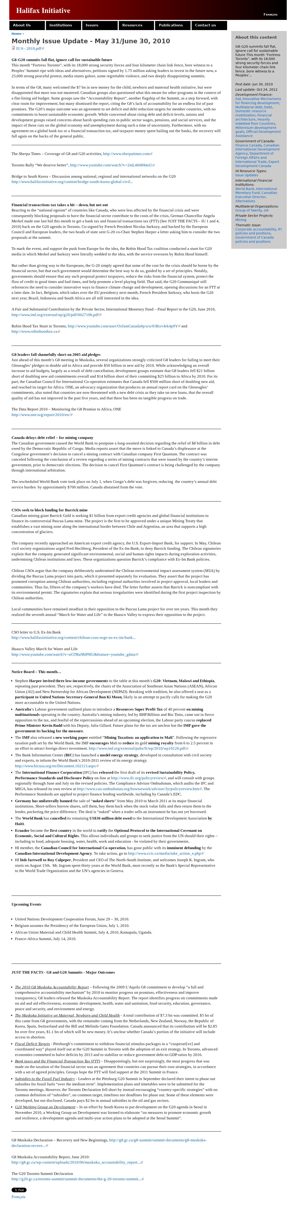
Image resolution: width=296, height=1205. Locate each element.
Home (17, 33)
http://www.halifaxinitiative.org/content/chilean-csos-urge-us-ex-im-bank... (74, 637)
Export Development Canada (257, 164)
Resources (132, 25)
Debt (268, 107)
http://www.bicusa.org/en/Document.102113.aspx (56, 766)
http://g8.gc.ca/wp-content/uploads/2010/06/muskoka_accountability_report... (77, 1162)
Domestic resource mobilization (250, 113)
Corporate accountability (255, 229)
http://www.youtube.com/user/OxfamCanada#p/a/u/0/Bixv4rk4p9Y (124, 326)
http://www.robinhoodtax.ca (35, 331)
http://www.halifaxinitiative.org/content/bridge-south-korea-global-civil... (72, 182)
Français (271, 14)
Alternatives (245, 201)
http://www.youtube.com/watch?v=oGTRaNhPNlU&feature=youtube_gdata (75, 654)
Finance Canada (248, 145)
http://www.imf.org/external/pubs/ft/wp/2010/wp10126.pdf (138, 748)
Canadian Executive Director (256, 195)
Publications (171, 25)
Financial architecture (253, 117)
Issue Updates (246, 175)
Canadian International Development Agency (257, 149)
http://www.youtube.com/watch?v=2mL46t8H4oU (112, 165)
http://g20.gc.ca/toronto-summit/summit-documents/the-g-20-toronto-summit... (77, 1179)
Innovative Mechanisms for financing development (258, 101)
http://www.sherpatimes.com (127, 154)
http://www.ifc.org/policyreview (138, 778)
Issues (92, 25)
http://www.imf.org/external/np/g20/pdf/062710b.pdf (56, 315)
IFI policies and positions (258, 231)
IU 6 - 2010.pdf (29, 48)
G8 (266, 210)
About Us (22, 25)
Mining (240, 220)
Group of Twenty (248, 210)
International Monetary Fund (256, 191)
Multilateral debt (248, 107)
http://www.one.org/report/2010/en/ (42, 415)
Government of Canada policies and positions (254, 239)
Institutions (60, 25)
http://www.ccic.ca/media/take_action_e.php (165, 853)
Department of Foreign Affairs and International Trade (254, 158)
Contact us (205, 25)
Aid (238, 99)
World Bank (244, 189)
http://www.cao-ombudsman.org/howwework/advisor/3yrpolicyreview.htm (139, 789)
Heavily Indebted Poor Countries (255, 121)
